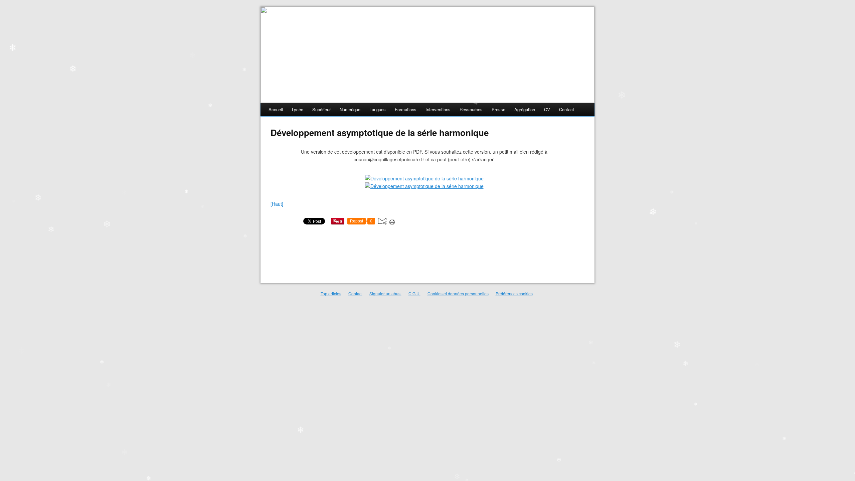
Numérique (350, 109)
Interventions (438, 109)
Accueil (276, 109)
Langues (377, 109)
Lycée (297, 109)
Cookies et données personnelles (458, 293)
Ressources (471, 109)
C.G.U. (414, 293)
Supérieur (321, 109)
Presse (498, 109)
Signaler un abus (385, 293)
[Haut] (277, 203)
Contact (566, 109)
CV (547, 109)
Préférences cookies (514, 293)
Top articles (331, 293)
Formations (405, 109)
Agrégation (524, 109)
